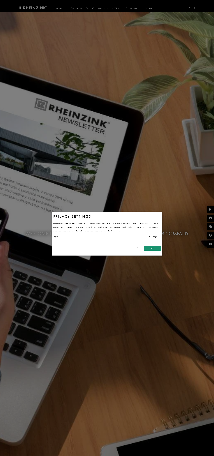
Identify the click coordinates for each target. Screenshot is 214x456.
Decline (139, 248)
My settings (153, 236)
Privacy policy (116, 231)
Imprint (56, 236)
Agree (152, 248)
